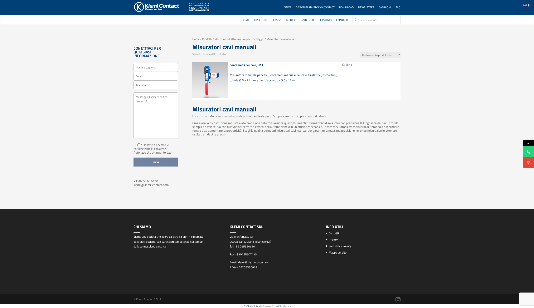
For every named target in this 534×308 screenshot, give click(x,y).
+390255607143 (246, 254)
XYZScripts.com (283, 306)
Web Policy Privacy (340, 246)
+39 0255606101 (245, 246)
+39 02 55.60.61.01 (146, 181)
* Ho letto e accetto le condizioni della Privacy (151, 147)
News (287, 7)
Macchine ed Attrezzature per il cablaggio (239, 39)
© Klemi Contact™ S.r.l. (148, 299)
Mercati (291, 20)
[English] (525, 5)
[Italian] (529, 5)
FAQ (397, 7)
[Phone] (528, 151)
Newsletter (366, 7)
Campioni (385, 7)
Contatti (342, 20)
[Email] (528, 162)
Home (246, 20)
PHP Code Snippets (252, 306)
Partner (308, 20)
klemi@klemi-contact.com (151, 184)
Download (346, 7)
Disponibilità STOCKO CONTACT (315, 7)
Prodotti (260, 20)
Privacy (333, 239)
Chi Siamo (325, 20)
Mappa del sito (337, 252)
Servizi (276, 20)
